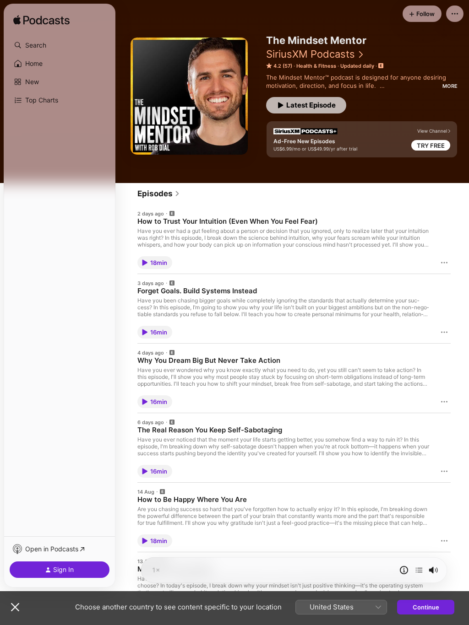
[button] (59, 45)
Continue (426, 607)
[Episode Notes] (403, 570)
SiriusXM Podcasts (310, 54)
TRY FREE (431, 145)
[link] (158, 194)
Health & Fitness (316, 66)
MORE (450, 86)
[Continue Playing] (419, 570)
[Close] (15, 607)
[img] (41, 20)
